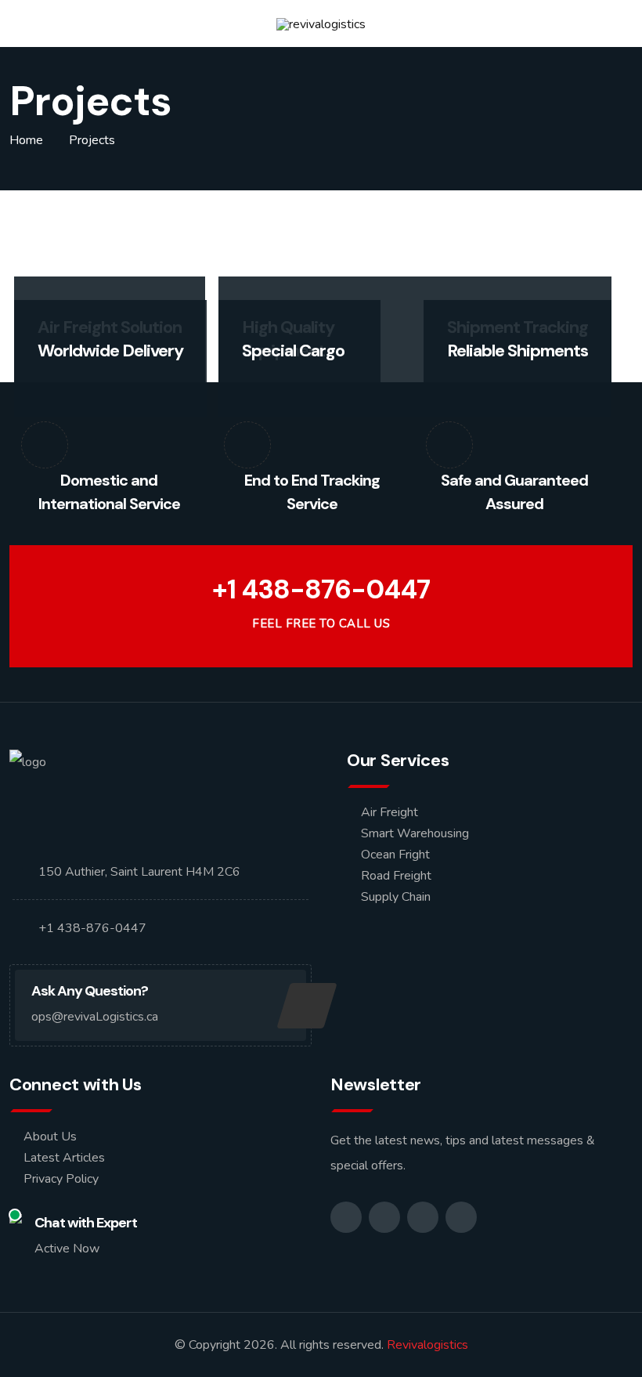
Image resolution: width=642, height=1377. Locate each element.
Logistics (130, 382)
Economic (74, 382)
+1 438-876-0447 (321, 589)
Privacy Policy (61, 1178)
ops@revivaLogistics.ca (94, 1016)
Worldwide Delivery (110, 350)
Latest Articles (64, 1157)
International (491, 382)
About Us (50, 1136)
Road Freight (396, 875)
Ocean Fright (395, 854)
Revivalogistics (427, 1345)
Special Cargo (293, 350)
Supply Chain (396, 896)
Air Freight (389, 812)
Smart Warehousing (415, 833)
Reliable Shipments (517, 350)
